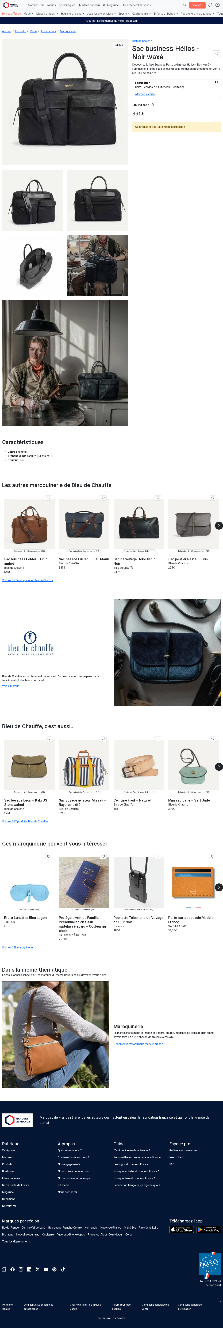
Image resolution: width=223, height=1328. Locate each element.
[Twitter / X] (38, 1270)
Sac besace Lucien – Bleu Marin (84, 559)
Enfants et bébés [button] (164, 13)
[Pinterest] (54, 1270)
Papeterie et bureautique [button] (196, 13)
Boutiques (69, 5)
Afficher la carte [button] (145, 94)
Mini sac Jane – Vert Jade (189, 800)
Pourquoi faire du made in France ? (135, 1178)
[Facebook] (12, 1270)
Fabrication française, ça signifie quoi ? (137, 1185)
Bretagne (7, 1234)
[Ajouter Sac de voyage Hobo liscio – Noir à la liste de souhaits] (158, 498)
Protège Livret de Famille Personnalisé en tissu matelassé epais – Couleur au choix (82, 924)
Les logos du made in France (131, 1164)
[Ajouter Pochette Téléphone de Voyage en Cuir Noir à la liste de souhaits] (158, 856)
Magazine (113, 5)
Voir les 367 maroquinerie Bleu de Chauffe (27, 580)
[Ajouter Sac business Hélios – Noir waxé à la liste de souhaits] (217, 53)
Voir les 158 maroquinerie (17, 947)
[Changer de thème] (220, 1301)
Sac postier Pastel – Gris (188, 559)
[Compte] (217, 5)
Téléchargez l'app (186, 1221)
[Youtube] (46, 1270)
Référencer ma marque (183, 1150)
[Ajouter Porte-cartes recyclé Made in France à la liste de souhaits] (212, 856)
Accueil (6, 31)
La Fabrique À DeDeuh (72, 935)
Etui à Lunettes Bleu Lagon (25, 918)
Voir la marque (10, 686)
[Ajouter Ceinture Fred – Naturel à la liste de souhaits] (158, 739)
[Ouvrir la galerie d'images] (65, 102)
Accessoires (48, 31)
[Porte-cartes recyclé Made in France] (193, 882)
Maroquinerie (68, 31)
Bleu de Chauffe (142, 41)
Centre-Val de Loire (33, 1227)
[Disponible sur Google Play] (209, 1229)
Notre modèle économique (74, 1178)
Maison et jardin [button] (46, 13)
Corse (129, 1234)
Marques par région (20, 1221)
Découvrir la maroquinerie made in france (138, 1044)
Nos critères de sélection (73, 1171)
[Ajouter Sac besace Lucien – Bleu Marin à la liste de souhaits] (103, 498)
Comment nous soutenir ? (73, 1157)
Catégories (9, 1150)
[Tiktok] (63, 1270)
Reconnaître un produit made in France (137, 1157)
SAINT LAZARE (177, 926)
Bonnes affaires (11, 13)
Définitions (8, 1199)
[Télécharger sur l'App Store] (181, 1229)
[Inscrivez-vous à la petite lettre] (4, 1270)
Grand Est (130, 1227)
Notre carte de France (15, 1185)
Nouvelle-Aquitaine (27, 1234)
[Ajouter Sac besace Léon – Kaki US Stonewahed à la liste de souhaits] (48, 739)
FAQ (171, 1164)
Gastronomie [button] (140, 13)
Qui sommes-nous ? (70, 1150)
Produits (50, 5)
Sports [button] (123, 13)
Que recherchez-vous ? (137, 5)
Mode (33, 31)
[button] (125, 1306)
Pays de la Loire (148, 1227)
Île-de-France (10, 1227)
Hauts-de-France (110, 1227)
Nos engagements (69, 1164)
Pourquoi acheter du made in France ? (137, 1171)
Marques (33, 5)
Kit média (63, 1185)
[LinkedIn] (29, 1270)
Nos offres (176, 1157)
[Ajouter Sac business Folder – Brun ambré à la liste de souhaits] (48, 498)
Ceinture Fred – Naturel (132, 800)
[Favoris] (209, 5)
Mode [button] (27, 13)
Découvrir (132, 20)
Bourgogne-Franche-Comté (65, 1227)
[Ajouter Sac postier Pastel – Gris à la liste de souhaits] (212, 498)
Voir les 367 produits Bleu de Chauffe (25, 821)
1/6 (120, 45)
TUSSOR (9, 922)
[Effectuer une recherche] (185, 5)
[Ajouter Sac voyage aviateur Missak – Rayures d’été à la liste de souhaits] (103, 739)
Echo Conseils (118, 1318)
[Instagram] (21, 1270)
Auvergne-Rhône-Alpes (71, 1234)
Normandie (91, 1227)
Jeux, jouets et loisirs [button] (100, 13)
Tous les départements (16, 1241)
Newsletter (9, 1206)
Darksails (119, 926)
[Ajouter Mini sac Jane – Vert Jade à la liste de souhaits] (212, 739)
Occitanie (48, 1234)
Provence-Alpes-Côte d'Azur (105, 1234)
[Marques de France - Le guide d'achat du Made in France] (11, 5)
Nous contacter (67, 1192)
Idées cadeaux (91, 5)
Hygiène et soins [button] (71, 13)
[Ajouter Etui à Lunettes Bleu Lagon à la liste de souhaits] (48, 856)
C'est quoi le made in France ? (132, 1150)
